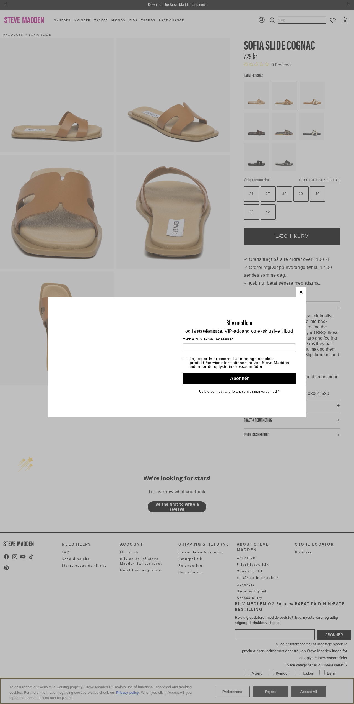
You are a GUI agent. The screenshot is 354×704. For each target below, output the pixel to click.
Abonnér (239, 378)
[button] (301, 292)
